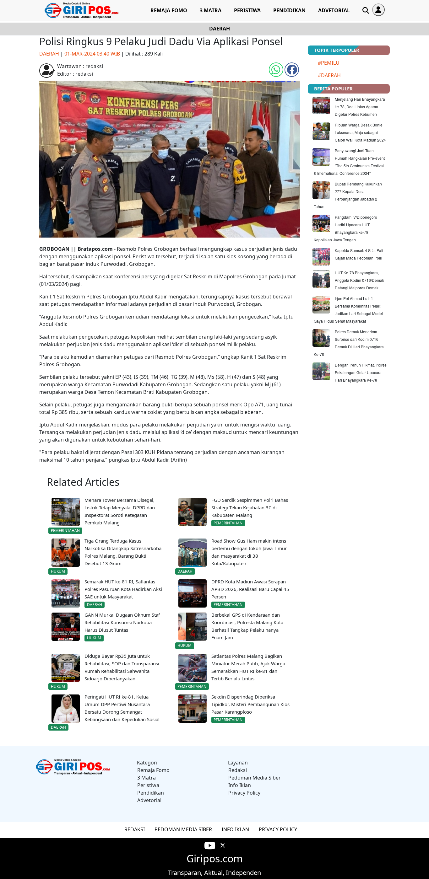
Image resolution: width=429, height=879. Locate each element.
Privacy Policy (244, 792)
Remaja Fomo (168, 10)
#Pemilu (328, 62)
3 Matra (210, 10)
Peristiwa (247, 10)
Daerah (219, 28)
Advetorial (334, 10)
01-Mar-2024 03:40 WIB (92, 53)
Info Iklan (239, 785)
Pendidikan (289, 10)
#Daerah (329, 75)
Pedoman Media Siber (254, 777)
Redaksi (237, 770)
